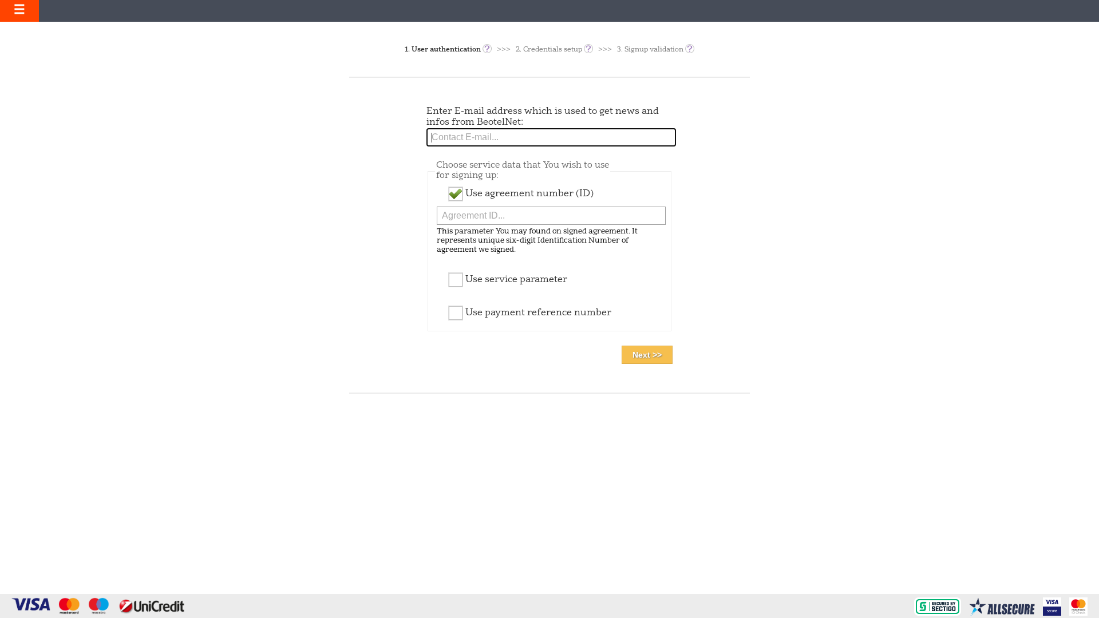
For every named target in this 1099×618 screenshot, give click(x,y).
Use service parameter (515, 279)
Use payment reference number (537, 313)
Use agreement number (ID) (528, 194)
